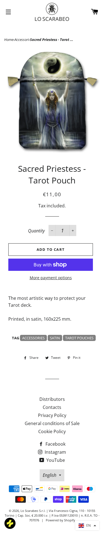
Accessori (21, 39)
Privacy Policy (52, 415)
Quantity (36, 231)
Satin (55, 337)
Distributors (52, 399)
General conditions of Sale (52, 423)
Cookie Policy (52, 431)
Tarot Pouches (79, 337)
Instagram (55, 452)
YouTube (55, 460)
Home (8, 39)
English (49, 475)
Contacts (52, 407)
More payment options (51, 277)
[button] (87, 526)
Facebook (54, 444)
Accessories (33, 337)
